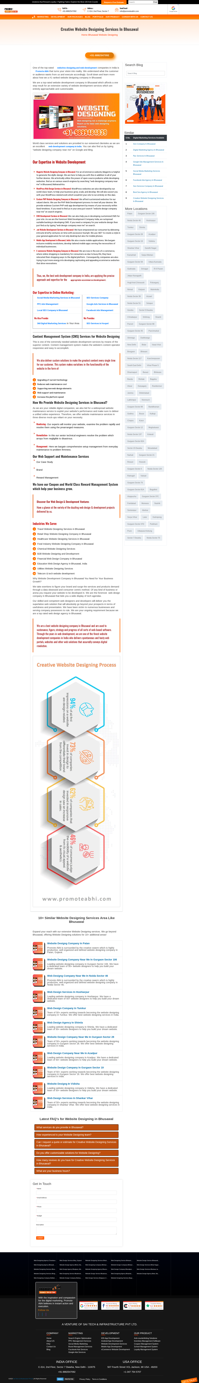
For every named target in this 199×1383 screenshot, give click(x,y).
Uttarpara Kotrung (145, 531)
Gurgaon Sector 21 (146, 455)
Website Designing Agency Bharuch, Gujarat (96, 1269)
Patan (129, 214)
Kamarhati (131, 255)
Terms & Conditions (99, 1379)
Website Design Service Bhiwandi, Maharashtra (148, 1260)
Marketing (43, 17)
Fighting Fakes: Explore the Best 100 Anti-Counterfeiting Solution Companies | (40, 2)
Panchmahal (154, 331)
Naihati (130, 455)
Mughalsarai (154, 427)
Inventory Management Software (147, 1341)
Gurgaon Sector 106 (146, 214)
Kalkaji (152, 414)
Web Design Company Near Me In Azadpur (72, 1053)
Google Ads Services (77, 1352)
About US (50, 1341)
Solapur (149, 303)
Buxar (141, 414)
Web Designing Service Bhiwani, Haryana (122, 1260)
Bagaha (153, 379)
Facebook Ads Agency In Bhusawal (147, 180)
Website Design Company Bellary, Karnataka (71, 1278)
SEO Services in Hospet (97, 323)
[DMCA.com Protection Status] (65, 1379)
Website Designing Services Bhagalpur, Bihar (45, 1273)
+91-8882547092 (69, 11)
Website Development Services (114, 1344)
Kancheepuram (153, 358)
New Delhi (131, 345)
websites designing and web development (77, 68)
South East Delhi (134, 365)
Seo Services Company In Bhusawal (148, 186)
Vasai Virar (156, 345)
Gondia (130, 310)
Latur (145, 517)
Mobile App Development (111, 1347)
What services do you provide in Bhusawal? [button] (59, 1127)
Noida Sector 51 (134, 303)
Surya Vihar (132, 517)
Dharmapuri (132, 372)
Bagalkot (153, 490)
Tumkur (130, 227)
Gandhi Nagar (150, 248)
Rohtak (141, 379)
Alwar (129, 386)
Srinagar (144, 269)
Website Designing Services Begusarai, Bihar (122, 1278)
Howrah (142, 462)
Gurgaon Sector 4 (134, 469)
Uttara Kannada (155, 262)
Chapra (130, 421)
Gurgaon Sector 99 (135, 407)
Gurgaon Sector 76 (135, 483)
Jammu (130, 393)
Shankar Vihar (133, 248)
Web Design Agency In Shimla (65, 1022)
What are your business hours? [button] (53, 1170)
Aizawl (149, 296)
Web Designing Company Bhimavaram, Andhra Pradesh (96, 1265)
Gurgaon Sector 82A (135, 441)
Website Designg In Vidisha (63, 1083)
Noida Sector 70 (153, 538)
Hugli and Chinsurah (135, 283)
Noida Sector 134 (155, 469)
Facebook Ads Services (78, 1349)
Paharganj (154, 283)
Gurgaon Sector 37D (135, 524)
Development (58, 17)
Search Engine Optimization (79, 1338)
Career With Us (130, 17)
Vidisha (152, 241)
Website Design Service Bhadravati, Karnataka (96, 1273)
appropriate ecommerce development (88, 280)
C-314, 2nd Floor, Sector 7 (98, 11)
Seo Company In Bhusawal (144, 144)
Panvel (130, 324)
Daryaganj (142, 386)
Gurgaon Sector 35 (135, 331)
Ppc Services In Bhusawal (144, 156)
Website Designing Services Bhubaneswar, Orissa (96, 1260)
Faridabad (131, 503)
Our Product (113, 17)
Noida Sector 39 (134, 296)
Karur (141, 421)
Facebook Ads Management (99, 310)
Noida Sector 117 (134, 358)
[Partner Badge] (173, 9)
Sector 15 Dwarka (134, 448)
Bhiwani (144, 352)
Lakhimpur (131, 400)
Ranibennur (157, 386)
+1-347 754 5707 (132, 1372)
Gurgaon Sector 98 (146, 324)
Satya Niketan (147, 255)
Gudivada (131, 269)
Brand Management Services (80, 1347)
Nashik (157, 503)
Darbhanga (145, 338)
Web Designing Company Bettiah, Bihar (45, 1278)
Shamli (158, 317)
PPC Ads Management (47, 304)
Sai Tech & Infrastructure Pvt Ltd (23, 1379)
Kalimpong (157, 517)
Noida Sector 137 (134, 434)
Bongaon (131, 352)
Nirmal (130, 289)
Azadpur (152, 234)
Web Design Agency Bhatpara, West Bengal (71, 1269)
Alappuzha (131, 496)
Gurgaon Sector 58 (135, 262)
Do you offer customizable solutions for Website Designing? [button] (68, 1152)
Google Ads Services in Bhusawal (102, 304)
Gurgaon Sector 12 (135, 427)
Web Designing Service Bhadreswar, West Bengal (71, 1273)
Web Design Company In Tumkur (66, 1008)
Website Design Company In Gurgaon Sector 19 (75, 1067)
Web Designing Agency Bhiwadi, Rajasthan (45, 1265)
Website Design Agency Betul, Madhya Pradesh (148, 1273)
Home (84, 35)
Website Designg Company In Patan (68, 943)
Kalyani (142, 289)
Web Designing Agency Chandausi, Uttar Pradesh (45, 1260)
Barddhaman (154, 407)
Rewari (130, 462)
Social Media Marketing (78, 1344)
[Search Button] (161, 73)
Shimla (142, 227)
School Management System (146, 1347)
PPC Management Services (79, 1341)
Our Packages (75, 17)
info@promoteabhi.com (129, 11)
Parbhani (153, 524)
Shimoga (131, 338)
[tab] (76, 1127)
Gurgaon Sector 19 (135, 241)
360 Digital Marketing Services (51, 323)
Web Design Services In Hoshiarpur (68, 992)
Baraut (145, 372)
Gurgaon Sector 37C (150, 496)
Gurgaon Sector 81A (135, 490)
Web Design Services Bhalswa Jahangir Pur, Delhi (148, 1269)
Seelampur (131, 510)
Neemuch (146, 400)
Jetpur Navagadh (134, 276)
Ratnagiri (131, 476)
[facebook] (38, 1315)
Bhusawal (93, 35)
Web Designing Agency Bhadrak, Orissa (122, 1273)
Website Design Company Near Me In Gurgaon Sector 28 (80, 1037)
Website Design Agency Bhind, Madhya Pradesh (71, 1265)
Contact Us (146, 17)
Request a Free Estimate (114, 2)
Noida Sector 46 (134, 220)
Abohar (145, 510)
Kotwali (150, 434)
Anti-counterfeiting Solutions (145, 1338)
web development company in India (65, 146)
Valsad (143, 476)
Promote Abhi (42, 71)
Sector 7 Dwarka (134, 538)
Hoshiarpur (150, 220)
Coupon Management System (146, 1344)
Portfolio (98, 17)
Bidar (144, 345)
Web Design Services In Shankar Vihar (70, 1098)
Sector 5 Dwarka (146, 310)
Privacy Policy (84, 1379)
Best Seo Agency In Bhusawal (145, 192)
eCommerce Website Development (115, 1349)
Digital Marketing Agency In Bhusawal (148, 150)
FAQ (48, 1344)
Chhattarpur (132, 317)
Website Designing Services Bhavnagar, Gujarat (45, 1269)
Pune (129, 531)
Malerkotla (155, 289)
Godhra (130, 414)
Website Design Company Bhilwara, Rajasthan (122, 1265)
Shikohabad (144, 393)
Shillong (146, 317)
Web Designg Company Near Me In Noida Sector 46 (77, 975)
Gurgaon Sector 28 (135, 234)
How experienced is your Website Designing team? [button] (63, 1134)
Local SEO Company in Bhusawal (52, 310)
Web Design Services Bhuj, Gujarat (71, 1260)
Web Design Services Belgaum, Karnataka (96, 1278)
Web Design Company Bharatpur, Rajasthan (122, 1269)
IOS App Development (110, 1338)
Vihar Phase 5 (153, 365)
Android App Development (112, 1341)
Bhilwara (157, 372)
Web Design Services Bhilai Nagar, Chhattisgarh (148, 1265)
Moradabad (152, 448)
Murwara (145, 503)
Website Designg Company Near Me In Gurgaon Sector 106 (82, 959)
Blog (87, 17)
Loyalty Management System (146, 1349)
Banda (130, 379)
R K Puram (158, 269)
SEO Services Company (97, 298)
